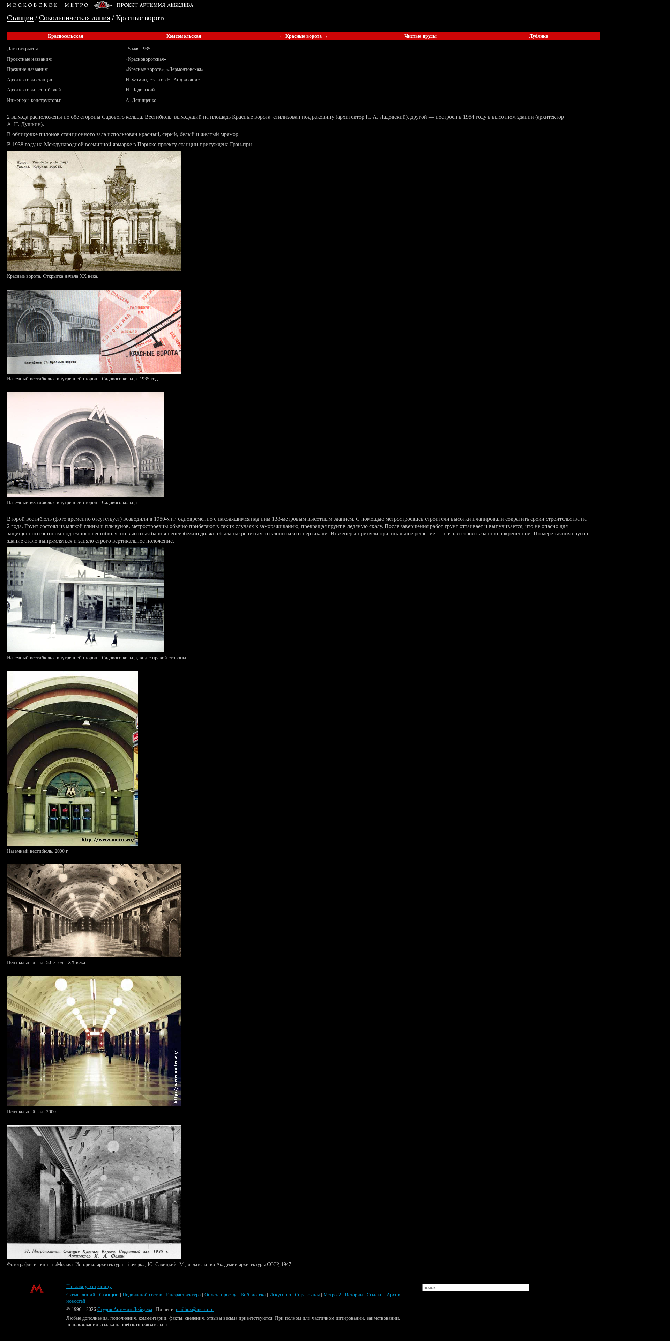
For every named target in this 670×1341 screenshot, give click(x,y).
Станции (20, 18)
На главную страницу (89, 1286)
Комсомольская (183, 36)
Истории (354, 1294)
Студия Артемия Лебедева (124, 1309)
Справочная (307, 1294)
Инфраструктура (183, 1294)
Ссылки (375, 1294)
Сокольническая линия (74, 18)
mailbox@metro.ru (195, 1309)
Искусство (280, 1294)
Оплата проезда (220, 1294)
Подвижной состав (142, 1294)
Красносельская (65, 36)
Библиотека (253, 1294)
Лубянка (538, 36)
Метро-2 (332, 1294)
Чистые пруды (420, 36)
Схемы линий (80, 1294)
